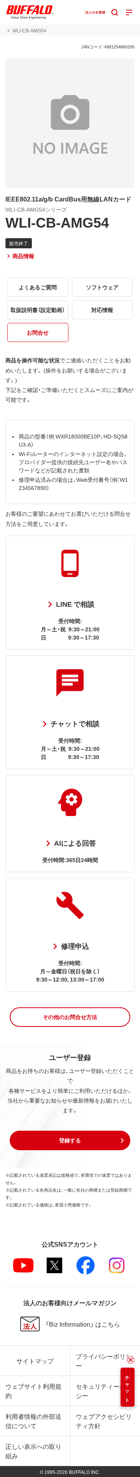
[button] (70, 1017)
